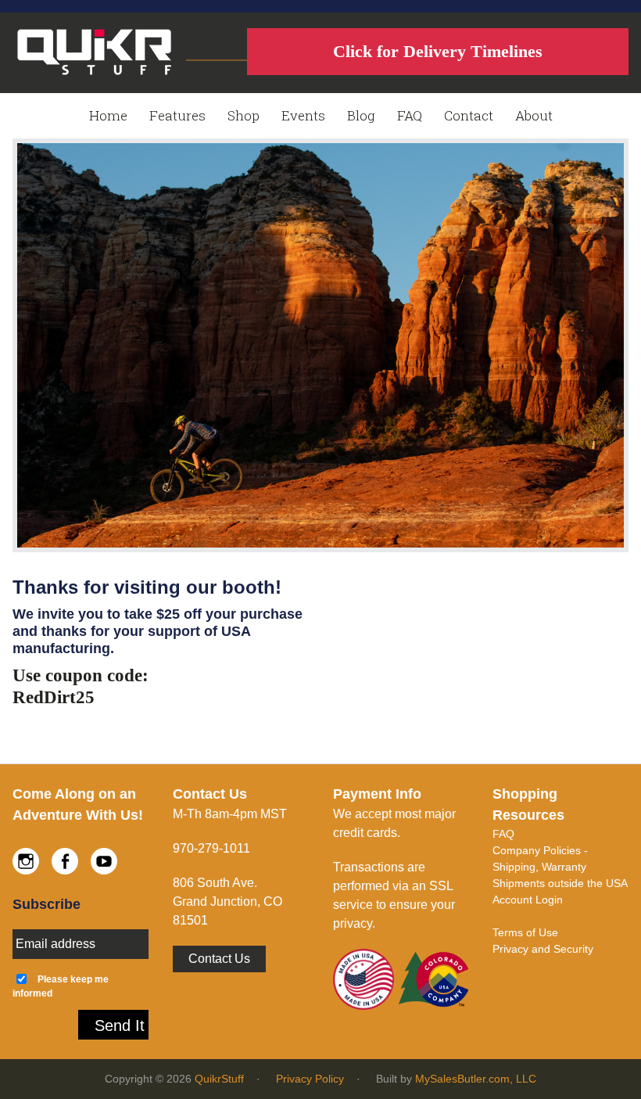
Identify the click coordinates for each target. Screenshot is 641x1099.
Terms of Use (525, 932)
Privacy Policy (310, 1078)
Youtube (104, 861)
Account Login (527, 899)
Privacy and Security (542, 949)
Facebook (65, 861)
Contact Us (219, 958)
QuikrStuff (219, 1078)
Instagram (26, 861)
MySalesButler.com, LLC (475, 1078)
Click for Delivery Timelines (438, 51)
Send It (120, 1025)
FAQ (503, 834)
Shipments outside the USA (560, 883)
